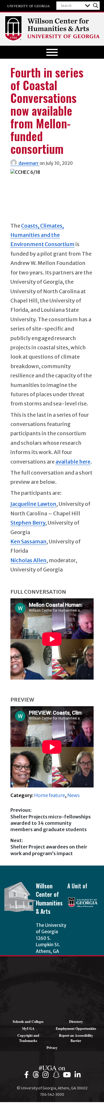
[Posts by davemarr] (14, 163)
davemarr (29, 163)
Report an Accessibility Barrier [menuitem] (76, 1038)
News (73, 795)
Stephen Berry (27, 522)
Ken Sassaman (28, 541)
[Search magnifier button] (96, 5)
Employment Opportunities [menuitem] (76, 1028)
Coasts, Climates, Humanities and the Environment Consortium (42, 235)
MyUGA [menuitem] (28, 1028)
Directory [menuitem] (76, 1021)
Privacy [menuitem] (52, 1047)
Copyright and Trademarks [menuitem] (28, 1038)
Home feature (49, 795)
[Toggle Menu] (52, 52)
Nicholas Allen (28, 560)
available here (72, 461)
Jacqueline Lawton (33, 504)
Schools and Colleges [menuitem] (28, 1021)
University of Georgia (28, 6)
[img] (27, 1074)
